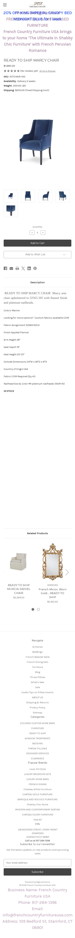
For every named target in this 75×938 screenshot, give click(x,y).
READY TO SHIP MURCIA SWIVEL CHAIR (18, 589)
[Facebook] (5, 268)
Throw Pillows (37, 677)
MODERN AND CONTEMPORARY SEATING (37, 809)
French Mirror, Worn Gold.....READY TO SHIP (52, 593)
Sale (37, 687)
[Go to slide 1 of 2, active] (33, 609)
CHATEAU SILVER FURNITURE (37, 814)
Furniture (37, 667)
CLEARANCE (37, 758)
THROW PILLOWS (37, 748)
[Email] (11, 268)
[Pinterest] (35, 268)
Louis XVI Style (37, 769)
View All (37, 819)
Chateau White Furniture (37, 789)
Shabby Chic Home (37, 804)
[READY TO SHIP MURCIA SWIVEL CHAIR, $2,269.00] (18, 562)
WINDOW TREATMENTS (37, 738)
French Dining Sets (37, 662)
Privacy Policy (37, 707)
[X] (23, 268)
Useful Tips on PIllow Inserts (37, 692)
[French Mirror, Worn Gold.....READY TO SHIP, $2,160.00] (52, 562)
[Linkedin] (29, 268)
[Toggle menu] (5, 5)
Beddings (37, 651)
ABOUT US (37, 697)
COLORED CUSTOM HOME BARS (37, 723)
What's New (37, 682)
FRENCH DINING (38, 784)
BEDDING (37, 743)
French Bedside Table (38, 657)
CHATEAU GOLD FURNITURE (37, 794)
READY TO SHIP (37, 733)
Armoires (37, 646)
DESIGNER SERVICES (37, 753)
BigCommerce (43, 882)
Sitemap (37, 712)
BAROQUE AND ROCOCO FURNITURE (37, 799)
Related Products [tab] (37, 533)
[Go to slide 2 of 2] (38, 609)
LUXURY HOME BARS (37, 779)
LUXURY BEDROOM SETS (37, 774)
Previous (4, 572)
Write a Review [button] (47, 71)
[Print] (17, 268)
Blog (37, 672)
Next (66, 572)
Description (37, 282)
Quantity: (37, 226)
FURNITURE (37, 728)
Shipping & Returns (37, 702)
